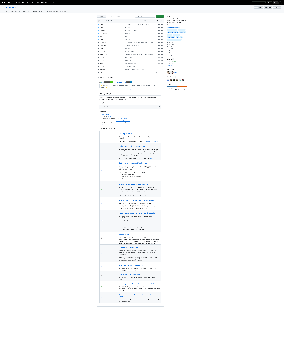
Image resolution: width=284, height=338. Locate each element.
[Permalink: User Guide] (98, 112)
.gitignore (102, 48)
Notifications (259, 7)
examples (102, 24)
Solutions (17, 2)
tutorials (110, 116)
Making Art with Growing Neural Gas (132, 146)
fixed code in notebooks (131, 30)
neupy (11, 7)
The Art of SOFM (125, 235)
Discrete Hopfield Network (128, 248)
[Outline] (162, 77)
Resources (25, 2)
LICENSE (102, 60)
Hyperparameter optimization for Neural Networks (137, 213)
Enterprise (44, 2)
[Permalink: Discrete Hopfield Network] (118, 248)
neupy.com (171, 24)
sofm (169, 39)
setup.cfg (102, 69)
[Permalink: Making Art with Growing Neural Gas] (118, 146)
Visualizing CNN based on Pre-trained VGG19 (135, 184)
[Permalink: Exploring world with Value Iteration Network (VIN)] (118, 284)
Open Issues (105, 125)
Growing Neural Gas (126, 134)
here (151, 158)
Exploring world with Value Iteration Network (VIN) (137, 284)
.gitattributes (103, 45)
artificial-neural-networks (173, 27)
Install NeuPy (105, 114)
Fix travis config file (129, 51)
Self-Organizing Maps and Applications (133, 163)
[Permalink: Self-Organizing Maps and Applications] (118, 163)
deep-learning (182, 29)
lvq (174, 34)
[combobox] (146, 16)
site (101, 36)
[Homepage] (3, 2)
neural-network (171, 37)
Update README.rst (108, 20)
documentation (124, 118)
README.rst (103, 66)
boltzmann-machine (172, 29)
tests (101, 39)
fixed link (127, 36)
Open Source (35, 2)
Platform (9, 2)
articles (107, 123)
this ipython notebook (152, 141)
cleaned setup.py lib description (133, 72)
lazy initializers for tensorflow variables (134, 69)
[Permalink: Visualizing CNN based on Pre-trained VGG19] (118, 184)
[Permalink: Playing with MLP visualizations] (118, 275)
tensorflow (178, 39)
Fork (268, 7)
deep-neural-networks (173, 32)
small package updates (130, 63)
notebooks (102, 30)
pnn (177, 37)
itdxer (6, 7)
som (173, 39)
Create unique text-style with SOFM (132, 265)
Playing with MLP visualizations (130, 274)
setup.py (102, 72)
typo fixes (127, 39)
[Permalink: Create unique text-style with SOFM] (118, 265)
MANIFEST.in (103, 63)
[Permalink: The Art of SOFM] (118, 235)
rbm (181, 37)
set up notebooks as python (132, 45)
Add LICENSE (128, 60)
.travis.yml (102, 51)
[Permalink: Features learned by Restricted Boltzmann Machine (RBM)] (118, 296)
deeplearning (182, 32)
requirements (103, 33)
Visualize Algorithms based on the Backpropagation (137, 200)
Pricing (52, 2)
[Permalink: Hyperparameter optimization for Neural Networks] (118, 213)
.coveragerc (103, 42)
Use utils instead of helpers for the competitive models (138, 24)
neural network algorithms (123, 121)
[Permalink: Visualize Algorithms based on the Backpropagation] (118, 200)
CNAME (102, 57)
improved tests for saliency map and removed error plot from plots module (143, 42)
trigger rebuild (128, 33)
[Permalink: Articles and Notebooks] (98, 129)
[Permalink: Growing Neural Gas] (118, 134)
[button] (160, 107)
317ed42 (146, 20)
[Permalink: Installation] (98, 103)
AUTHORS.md (103, 54)
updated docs (128, 27)
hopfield (169, 34)
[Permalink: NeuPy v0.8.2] (98, 94)
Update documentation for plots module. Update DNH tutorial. (140, 54)
